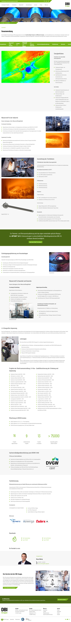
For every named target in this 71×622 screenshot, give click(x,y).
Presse (58, 610)
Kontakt (58, 614)
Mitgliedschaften (46, 613)
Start (3, 22)
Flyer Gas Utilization (47, 538)
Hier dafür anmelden (62, 599)
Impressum (12, 619)
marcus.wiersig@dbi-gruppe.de (43, 563)
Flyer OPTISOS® (25, 540)
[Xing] (69, 619)
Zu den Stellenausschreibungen (9, 587)
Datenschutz (17, 619)
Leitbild (44, 611)
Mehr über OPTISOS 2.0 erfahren (35, 242)
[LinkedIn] (65, 619)
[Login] (48, 1)
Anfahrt (58, 613)
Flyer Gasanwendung (26, 538)
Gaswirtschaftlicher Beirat (48, 614)
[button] (2, 620)
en (46, 1)
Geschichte (45, 610)
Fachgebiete (7, 22)
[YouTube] (67, 619)
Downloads (59, 611)
